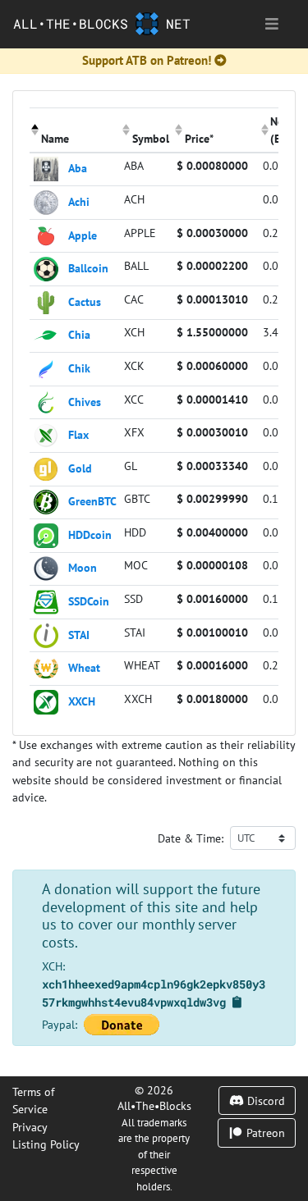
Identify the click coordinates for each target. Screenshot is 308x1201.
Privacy (30, 1127)
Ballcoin (88, 268)
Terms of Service (33, 1100)
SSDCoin (88, 601)
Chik (79, 368)
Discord (264, 1100)
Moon (82, 567)
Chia (79, 334)
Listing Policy (46, 1144)
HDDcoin (90, 533)
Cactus (84, 300)
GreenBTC (92, 501)
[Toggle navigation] (272, 24)
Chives (84, 401)
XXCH (81, 700)
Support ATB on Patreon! (146, 60)
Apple (82, 234)
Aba (77, 168)
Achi (79, 201)
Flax (78, 434)
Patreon (264, 1132)
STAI (79, 634)
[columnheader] (75, 129)
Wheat (84, 667)
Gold (80, 467)
